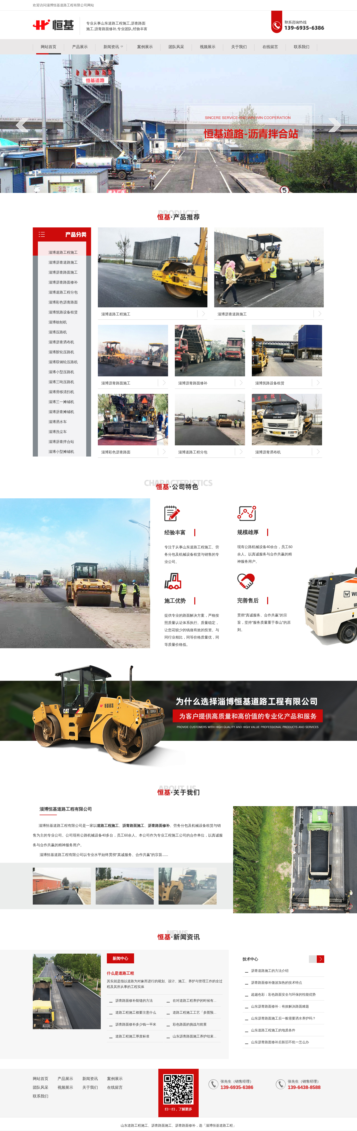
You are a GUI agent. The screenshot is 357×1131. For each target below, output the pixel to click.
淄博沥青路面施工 (63, 272)
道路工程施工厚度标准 (132, 1036)
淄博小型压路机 (61, 372)
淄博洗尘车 (58, 432)
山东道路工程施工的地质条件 (273, 1030)
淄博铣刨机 (58, 322)
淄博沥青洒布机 (61, 342)
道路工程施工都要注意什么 (135, 1012)
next (335, 125)
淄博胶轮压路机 (61, 352)
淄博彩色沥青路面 (63, 302)
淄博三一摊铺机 (61, 402)
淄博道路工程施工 (63, 252)
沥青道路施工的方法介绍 (270, 971)
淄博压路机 (58, 332)
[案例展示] (62, 903)
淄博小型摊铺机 (61, 451)
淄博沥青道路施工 (63, 262)
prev (22, 125)
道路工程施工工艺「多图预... (194, 1012)
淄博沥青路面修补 (63, 282)
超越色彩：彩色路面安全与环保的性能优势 (283, 994)
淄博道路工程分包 (63, 292)
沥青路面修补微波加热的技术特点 (276, 982)
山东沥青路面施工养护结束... (194, 1036)
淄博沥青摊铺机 (61, 412)
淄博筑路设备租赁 (63, 312)
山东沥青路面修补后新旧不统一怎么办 (280, 1042)
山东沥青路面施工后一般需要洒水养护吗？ (283, 1018)
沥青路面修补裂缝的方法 (134, 1000)
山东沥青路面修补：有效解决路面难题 (280, 1006)
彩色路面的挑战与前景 (190, 1024)
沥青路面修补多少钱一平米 (135, 1024)
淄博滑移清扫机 (61, 392)
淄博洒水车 (58, 422)
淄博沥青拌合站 (61, 442)
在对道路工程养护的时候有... (194, 1000)
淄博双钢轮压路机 (63, 362)
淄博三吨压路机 (61, 382)
